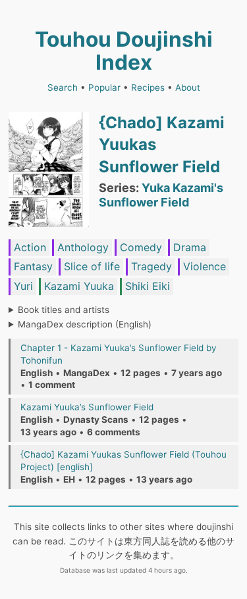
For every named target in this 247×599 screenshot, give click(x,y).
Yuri (23, 286)
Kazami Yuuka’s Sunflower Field (86, 407)
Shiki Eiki (147, 286)
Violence (204, 266)
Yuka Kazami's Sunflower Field (161, 195)
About (187, 87)
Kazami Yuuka (79, 286)
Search (62, 87)
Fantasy (33, 266)
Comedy (141, 247)
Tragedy (151, 266)
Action (30, 247)
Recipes (148, 87)
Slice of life (92, 266)
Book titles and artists (63, 309)
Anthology (83, 247)
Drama (189, 247)
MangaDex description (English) (84, 324)
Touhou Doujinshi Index (124, 50)
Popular (104, 87)
